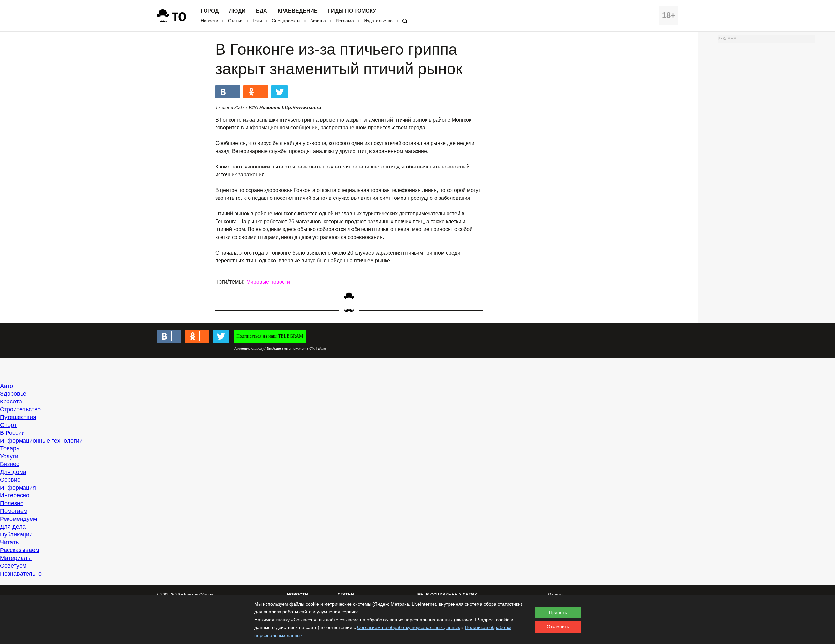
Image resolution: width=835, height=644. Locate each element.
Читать (9, 542)
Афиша (318, 20)
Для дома (13, 472)
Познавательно (21, 573)
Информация (18, 487)
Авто (6, 386)
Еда (261, 11)
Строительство (20, 409)
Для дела (13, 526)
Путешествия (18, 417)
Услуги (9, 456)
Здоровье (13, 393)
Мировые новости (268, 282)
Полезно (11, 503)
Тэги (257, 20)
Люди (237, 11)
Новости (209, 20)
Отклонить (558, 626)
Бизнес (9, 464)
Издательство (378, 20)
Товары (10, 448)
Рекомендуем (18, 519)
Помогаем (13, 511)
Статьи (235, 20)
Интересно (14, 495)
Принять (558, 612)
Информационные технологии (41, 440)
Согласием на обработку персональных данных (408, 627)
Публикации (16, 534)
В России (12, 433)
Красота (11, 401)
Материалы (16, 558)
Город (210, 11)
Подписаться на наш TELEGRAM (269, 336)
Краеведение (298, 11)
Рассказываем (19, 550)
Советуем (13, 566)
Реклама (345, 20)
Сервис (10, 479)
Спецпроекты (286, 20)
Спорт (8, 425)
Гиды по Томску (352, 11)
